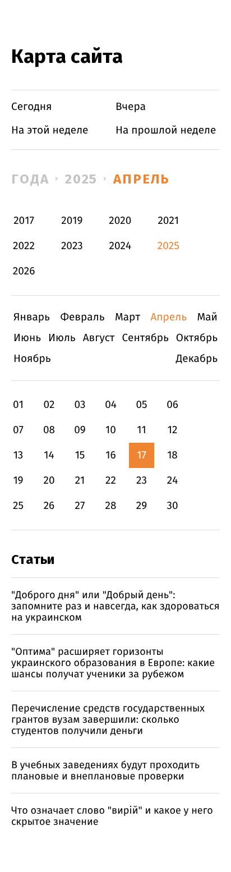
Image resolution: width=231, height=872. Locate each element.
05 (141, 404)
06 (172, 404)
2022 (24, 246)
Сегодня (31, 106)
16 (110, 455)
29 (141, 505)
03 (79, 404)
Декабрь (197, 358)
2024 (120, 246)
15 (80, 455)
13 (18, 455)
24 (172, 480)
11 (141, 430)
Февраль (82, 317)
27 (80, 505)
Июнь (27, 338)
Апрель (141, 179)
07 (18, 430)
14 (49, 455)
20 (48, 480)
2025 (81, 179)
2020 (120, 220)
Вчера (131, 106)
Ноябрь (32, 358)
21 (80, 480)
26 (49, 505)
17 (141, 455)
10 (110, 430)
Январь (31, 317)
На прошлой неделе (166, 130)
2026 (24, 271)
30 (172, 505)
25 (18, 505)
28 (111, 505)
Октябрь (197, 338)
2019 (71, 220)
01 (18, 404)
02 (48, 404)
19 (18, 480)
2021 (168, 220)
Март (127, 317)
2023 (72, 246)
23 (141, 480)
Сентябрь (145, 338)
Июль (62, 338)
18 (172, 455)
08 (49, 430)
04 (111, 404)
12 (173, 430)
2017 (23, 220)
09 (80, 430)
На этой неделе (49, 130)
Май (207, 317)
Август (99, 338)
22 (110, 480)
